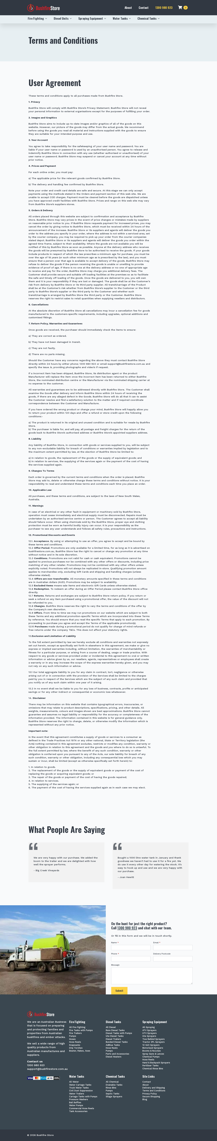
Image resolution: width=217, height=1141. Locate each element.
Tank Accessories (78, 1111)
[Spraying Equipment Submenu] (106, 18)
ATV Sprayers (149, 1030)
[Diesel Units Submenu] (71, 18)
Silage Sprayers (114, 1097)
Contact (144, 7)
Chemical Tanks (146, 18)
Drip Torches (76, 1048)
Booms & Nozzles (151, 1051)
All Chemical (112, 1082)
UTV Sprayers (149, 1033)
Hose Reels (75, 1042)
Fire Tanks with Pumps (81, 1030)
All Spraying (148, 1027)
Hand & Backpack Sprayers (156, 1063)
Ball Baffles (75, 1103)
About (128, 7)
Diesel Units (61, 18)
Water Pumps (76, 1105)
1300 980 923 (163, 7)
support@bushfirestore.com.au (47, 1069)
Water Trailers (76, 1094)
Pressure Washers (78, 1099)
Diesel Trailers (113, 1039)
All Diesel (111, 1027)
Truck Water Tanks (79, 1088)
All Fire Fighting (77, 1027)
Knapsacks (74, 1045)
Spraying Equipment (90, 18)
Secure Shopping (151, 1097)
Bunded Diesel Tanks (117, 1042)
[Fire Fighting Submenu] (47, 18)
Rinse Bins (111, 1088)
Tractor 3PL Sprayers (153, 1042)
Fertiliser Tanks (150, 1066)
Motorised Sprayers (152, 1048)
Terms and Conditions (153, 1091)
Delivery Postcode (162, 954)
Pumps (72, 1036)
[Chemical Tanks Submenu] (159, 18)
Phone (115, 954)
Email (156, 943)
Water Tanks (120, 18)
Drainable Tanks (114, 1085)
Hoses (72, 1039)
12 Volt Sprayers (151, 1045)
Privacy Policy (149, 1094)
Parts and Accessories (117, 1054)
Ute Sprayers (149, 1036)
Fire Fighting (36, 18)
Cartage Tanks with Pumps (83, 1097)
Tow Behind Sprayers (153, 1039)
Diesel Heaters (113, 1057)
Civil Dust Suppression (81, 1091)
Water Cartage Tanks (80, 1085)
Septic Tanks (112, 1094)
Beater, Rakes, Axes (79, 1051)
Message (115, 965)
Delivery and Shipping (153, 1088)
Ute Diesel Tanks (115, 1036)
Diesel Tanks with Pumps (119, 1033)
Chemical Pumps (151, 1057)
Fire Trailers (75, 1033)
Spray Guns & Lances (153, 1054)
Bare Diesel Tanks (115, 1030)
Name (115, 943)
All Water (74, 1082)
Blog (144, 1099)
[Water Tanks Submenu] (131, 18)
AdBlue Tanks (113, 1045)
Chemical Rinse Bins (152, 1069)
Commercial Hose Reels (81, 1108)
